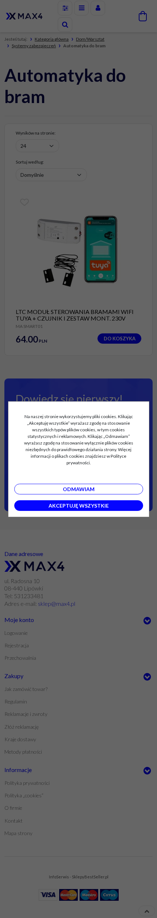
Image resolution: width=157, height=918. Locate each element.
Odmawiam (79, 489)
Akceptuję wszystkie (79, 505)
